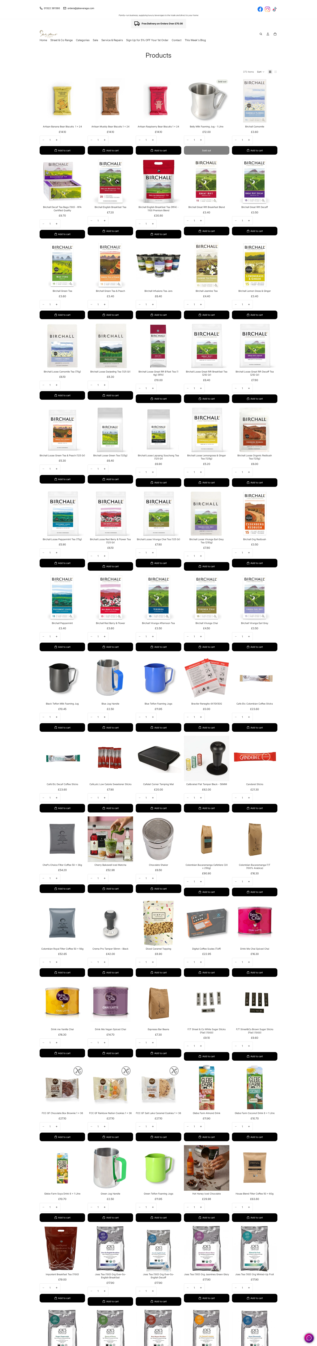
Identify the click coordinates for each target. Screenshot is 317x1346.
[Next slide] (128, 839)
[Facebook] (260, 9)
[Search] (260, 34)
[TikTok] (274, 9)
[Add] (80, 118)
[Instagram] (267, 9)
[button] (260, 71)
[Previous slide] (93, 839)
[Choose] (272, 118)
